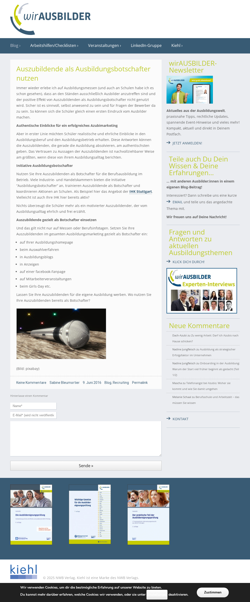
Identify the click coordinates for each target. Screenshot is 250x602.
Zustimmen (212, 592)
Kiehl (175, 45)
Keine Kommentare (31, 383)
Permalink (140, 383)
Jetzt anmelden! (187, 143)
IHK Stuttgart (140, 191)
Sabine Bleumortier (65, 383)
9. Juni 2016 (92, 383)
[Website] (50, 17)
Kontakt (180, 419)
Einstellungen (156, 594)
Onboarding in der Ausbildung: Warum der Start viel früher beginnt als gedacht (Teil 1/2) (206, 369)
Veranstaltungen (103, 45)
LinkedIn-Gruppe (146, 45)
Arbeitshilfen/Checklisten (53, 45)
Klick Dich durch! (189, 261)
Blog (14, 45)
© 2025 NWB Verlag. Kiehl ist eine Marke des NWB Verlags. (90, 577)
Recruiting (121, 383)
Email (178, 202)
